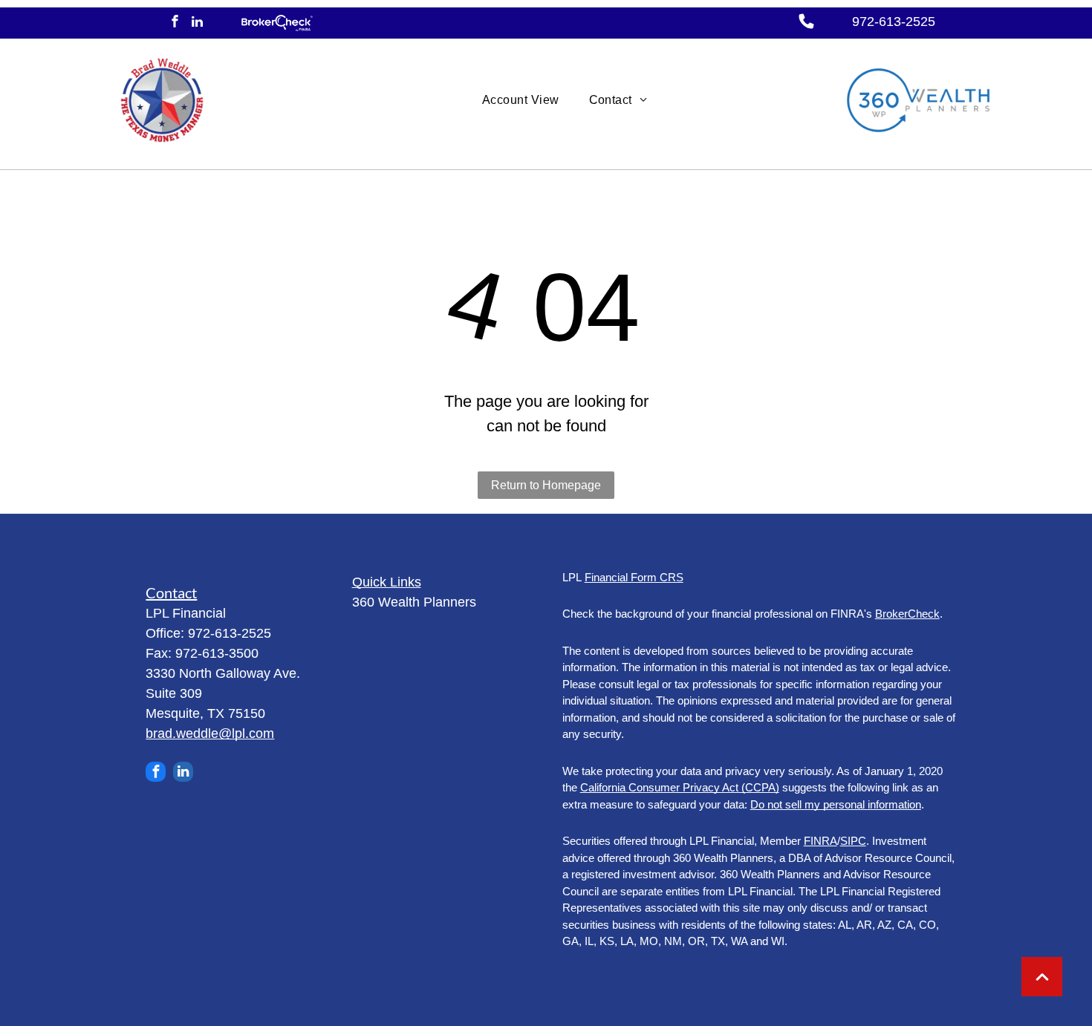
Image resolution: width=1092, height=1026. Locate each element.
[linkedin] (197, 23)
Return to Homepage (546, 485)
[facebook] (175, 23)
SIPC (853, 840)
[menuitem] (520, 100)
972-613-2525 (893, 21)
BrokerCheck (907, 613)
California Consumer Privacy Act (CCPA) (679, 787)
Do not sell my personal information (835, 804)
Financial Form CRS (634, 577)
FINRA (820, 840)
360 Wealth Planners (414, 602)
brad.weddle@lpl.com (210, 733)
